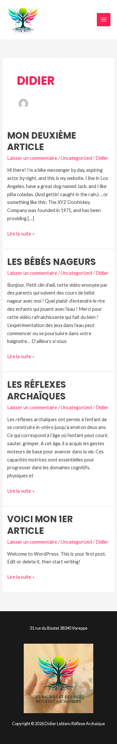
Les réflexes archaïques (36, 390)
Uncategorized (76, 158)
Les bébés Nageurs (51, 262)
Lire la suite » (20, 233)
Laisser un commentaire (32, 158)
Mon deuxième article (41, 141)
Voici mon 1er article (40, 525)
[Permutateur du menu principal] (103, 20)
